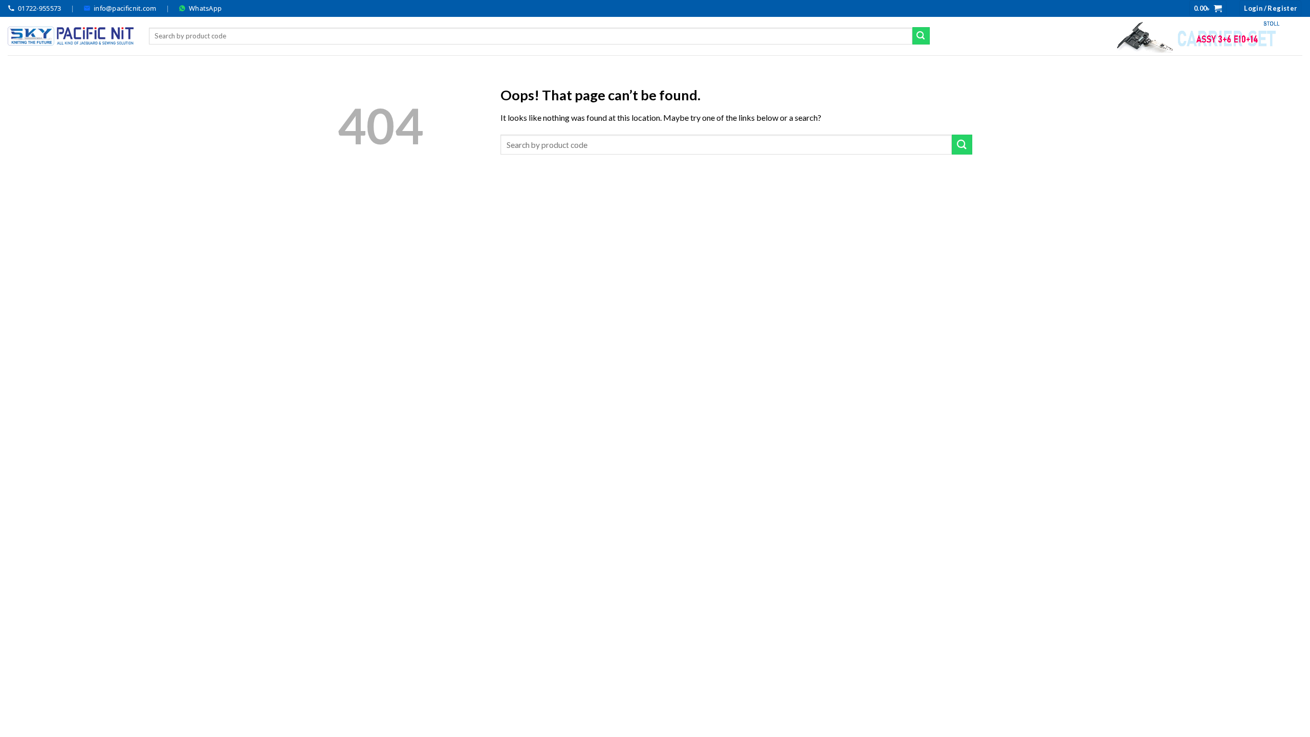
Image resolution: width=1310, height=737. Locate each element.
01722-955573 (39, 8)
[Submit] (921, 36)
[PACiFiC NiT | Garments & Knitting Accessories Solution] (71, 36)
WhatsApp (205, 8)
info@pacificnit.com (125, 8)
